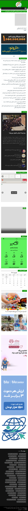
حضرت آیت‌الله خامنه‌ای (11, 460)
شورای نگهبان (22, 484)
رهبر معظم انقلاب (13, 469)
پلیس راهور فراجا (22, 499)
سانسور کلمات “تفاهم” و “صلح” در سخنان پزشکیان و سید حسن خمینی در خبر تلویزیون (13, 70)
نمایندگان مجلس (12, 493)
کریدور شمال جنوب (21, 501)
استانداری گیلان (13, 456)
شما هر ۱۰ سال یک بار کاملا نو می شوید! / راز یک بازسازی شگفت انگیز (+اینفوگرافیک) (14, 98)
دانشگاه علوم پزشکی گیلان (20, 462)
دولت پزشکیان (9, 462)
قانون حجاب (10, 488)
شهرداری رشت (22, 480)
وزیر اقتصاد (22, 497)
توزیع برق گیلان (13, 458)
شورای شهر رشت (22, 482)
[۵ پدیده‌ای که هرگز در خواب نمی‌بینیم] (20, 327)
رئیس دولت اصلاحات (21, 467)
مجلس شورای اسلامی (21, 491)
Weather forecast (14, 267)
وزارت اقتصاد (12, 495)
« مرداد (21, 287)
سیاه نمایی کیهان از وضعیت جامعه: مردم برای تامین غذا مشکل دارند (14, 61)
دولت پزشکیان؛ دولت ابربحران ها (18, 67)
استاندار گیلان (22, 456)
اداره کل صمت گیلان (13, 454)
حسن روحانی (22, 460)
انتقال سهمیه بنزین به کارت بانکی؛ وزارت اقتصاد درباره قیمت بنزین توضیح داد (14, 102)
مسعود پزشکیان (10, 491)
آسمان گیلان (22, 454)
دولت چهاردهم (22, 464)
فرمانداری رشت (22, 486)
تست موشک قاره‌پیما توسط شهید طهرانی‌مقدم (15, 90)
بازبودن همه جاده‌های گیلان (21, 29)
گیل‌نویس (20, 509)
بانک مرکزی (22, 458)
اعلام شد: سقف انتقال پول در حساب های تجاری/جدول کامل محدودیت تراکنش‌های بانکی (13, 106)
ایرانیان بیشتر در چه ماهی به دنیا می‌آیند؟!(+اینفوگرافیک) (13, 65)
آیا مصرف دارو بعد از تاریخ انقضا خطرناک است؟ (15, 312)
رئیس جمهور (13, 464)
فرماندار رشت (14, 484)
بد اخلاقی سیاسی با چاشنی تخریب (15, 159)
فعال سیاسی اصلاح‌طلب (20, 488)
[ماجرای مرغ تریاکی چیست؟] (7, 327)
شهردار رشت (13, 477)
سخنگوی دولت (10, 471)
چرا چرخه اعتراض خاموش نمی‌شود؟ (17, 133)
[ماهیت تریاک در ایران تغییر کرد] (7, 318)
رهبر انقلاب (22, 469)
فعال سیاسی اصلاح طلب (11, 486)
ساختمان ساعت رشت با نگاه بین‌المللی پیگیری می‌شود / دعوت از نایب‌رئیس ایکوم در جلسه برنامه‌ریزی (14, 80)
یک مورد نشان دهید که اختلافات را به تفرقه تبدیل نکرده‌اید (13, 93)
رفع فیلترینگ (11, 467)
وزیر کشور (15, 497)
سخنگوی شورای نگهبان (21, 473)
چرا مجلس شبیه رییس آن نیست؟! (18, 77)
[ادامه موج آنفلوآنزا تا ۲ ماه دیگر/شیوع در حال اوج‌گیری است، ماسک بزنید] (20, 318)
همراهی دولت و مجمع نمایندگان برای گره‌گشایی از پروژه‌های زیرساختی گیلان (13, 85)
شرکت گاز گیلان (22, 477)
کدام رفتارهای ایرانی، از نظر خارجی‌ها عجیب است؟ (14, 95)
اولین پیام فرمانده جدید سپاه (18, 88)
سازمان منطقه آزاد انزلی (21, 471)
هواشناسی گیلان (22, 495)
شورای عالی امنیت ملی (10, 482)
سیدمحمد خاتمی (11, 475)
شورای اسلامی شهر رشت (11, 480)
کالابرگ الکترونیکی (12, 499)
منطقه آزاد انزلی (22, 493)
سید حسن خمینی (10, 473)
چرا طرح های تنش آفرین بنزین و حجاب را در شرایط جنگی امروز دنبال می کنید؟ (14, 74)
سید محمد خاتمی (21, 475)
